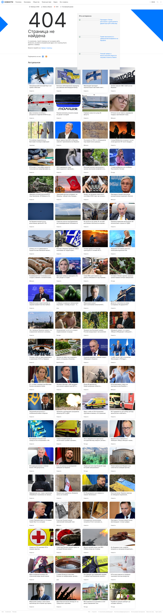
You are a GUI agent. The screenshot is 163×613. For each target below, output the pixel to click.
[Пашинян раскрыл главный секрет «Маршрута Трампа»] (95, 351)
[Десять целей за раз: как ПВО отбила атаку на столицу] (95, 541)
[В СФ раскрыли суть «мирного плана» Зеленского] (95, 487)
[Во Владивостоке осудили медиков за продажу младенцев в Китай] (122, 541)
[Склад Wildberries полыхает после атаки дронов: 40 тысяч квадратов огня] (122, 134)
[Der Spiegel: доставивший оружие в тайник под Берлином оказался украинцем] (95, 568)
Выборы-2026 (35, 6)
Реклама (14, 611)
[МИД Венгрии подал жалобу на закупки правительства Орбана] (40, 297)
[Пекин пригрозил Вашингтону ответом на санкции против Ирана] (122, 460)
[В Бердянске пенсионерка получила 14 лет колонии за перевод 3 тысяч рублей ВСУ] (95, 514)
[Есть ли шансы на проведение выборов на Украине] (68, 460)
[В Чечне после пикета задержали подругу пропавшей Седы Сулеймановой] (122, 107)
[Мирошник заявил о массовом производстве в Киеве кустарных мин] (40, 596)
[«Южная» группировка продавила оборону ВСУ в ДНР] (68, 406)
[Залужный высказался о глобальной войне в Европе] (40, 406)
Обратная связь (150, 611)
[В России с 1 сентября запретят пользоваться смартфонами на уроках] (40, 161)
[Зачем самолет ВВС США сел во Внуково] (122, 80)
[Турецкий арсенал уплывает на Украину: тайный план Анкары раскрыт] (68, 188)
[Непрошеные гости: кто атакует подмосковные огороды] (68, 324)
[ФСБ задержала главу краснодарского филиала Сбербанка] (68, 161)
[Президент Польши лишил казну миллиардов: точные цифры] (122, 514)
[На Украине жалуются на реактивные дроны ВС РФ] (40, 215)
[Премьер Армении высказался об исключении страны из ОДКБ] (122, 215)
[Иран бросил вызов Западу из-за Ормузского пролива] (68, 596)
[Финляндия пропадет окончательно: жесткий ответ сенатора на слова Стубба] (95, 80)
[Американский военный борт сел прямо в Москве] (40, 80)
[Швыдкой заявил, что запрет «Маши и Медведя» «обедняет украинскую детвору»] (122, 324)
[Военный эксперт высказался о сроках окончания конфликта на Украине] (95, 161)
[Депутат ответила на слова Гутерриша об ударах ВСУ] (122, 297)
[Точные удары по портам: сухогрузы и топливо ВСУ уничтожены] (95, 243)
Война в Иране (47, 6)
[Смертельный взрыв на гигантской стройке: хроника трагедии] (68, 433)
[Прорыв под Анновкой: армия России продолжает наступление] (95, 324)
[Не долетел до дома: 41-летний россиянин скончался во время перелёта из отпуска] (95, 215)
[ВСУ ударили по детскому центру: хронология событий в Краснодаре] (122, 406)
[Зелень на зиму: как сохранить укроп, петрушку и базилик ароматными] (68, 351)
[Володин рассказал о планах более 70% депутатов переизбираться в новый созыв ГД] (40, 460)
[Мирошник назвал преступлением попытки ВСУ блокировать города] (95, 297)
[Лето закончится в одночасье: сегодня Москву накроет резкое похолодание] (95, 433)
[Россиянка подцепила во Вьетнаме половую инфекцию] (40, 134)
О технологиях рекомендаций (105, 611)
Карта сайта (158, 611)
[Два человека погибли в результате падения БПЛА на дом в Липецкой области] (40, 107)
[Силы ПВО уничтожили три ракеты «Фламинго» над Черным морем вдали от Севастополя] (95, 270)
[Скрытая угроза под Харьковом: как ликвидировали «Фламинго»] (68, 215)
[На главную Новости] (8, 2)
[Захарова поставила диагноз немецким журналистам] (122, 243)
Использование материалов (138, 611)
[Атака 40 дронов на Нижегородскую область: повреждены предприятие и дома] (95, 378)
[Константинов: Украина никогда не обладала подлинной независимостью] (122, 487)
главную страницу (46, 48)
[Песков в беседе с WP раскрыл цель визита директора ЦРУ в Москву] (68, 378)
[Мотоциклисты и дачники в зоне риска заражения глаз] (95, 596)
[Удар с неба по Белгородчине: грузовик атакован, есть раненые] (95, 406)
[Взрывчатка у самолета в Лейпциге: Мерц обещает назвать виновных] (122, 433)
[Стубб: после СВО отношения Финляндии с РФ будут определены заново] (122, 351)
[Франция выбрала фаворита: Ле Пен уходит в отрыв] (68, 270)
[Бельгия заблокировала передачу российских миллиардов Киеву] (68, 80)
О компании (8, 611)
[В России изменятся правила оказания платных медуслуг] (122, 568)
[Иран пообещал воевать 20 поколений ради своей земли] (40, 568)
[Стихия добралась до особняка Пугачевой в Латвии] (122, 161)
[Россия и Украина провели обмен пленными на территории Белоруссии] (68, 243)
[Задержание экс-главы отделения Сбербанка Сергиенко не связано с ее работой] (40, 487)
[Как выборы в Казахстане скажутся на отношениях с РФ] (40, 433)
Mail (3, 611)
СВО (57, 6)
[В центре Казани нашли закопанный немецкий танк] (68, 514)
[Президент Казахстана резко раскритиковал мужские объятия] (122, 188)
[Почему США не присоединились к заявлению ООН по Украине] (40, 351)
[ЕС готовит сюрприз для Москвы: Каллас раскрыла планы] (40, 378)
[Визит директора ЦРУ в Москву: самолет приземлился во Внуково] (68, 134)
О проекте (94, 611)
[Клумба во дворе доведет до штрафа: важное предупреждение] (122, 596)
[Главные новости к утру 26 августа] (95, 107)
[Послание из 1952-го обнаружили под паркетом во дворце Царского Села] (95, 134)
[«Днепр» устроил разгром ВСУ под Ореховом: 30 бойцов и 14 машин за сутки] (40, 188)
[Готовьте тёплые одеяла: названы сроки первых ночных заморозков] (122, 270)
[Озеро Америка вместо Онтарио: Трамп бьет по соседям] (40, 514)
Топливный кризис (68, 6)
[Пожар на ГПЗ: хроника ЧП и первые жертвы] (40, 541)
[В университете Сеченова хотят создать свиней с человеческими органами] (40, 270)
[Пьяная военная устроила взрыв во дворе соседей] (68, 107)
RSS (89, 611)
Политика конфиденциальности (122, 611)
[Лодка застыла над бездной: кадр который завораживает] (95, 460)
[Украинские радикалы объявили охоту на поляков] (68, 487)
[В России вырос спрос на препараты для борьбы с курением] (122, 378)
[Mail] (2, 2)
